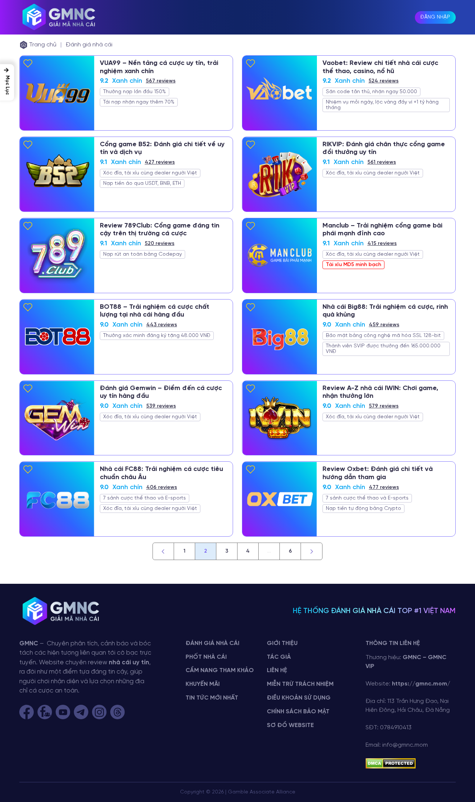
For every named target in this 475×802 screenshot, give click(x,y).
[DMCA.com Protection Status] (391, 763)
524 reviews (383, 81)
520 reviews (159, 243)
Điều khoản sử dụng (299, 698)
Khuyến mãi (203, 684)
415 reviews (382, 243)
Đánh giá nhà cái (89, 45)
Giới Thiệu (282, 643)
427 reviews (160, 162)
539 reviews (161, 406)
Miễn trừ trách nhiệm (300, 684)
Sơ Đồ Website (290, 725)
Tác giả (279, 657)
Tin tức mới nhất (212, 698)
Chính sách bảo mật (298, 711)
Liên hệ (277, 670)
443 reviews (161, 325)
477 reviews (384, 487)
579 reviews (384, 406)
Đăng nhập (435, 17)
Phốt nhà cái (206, 657)
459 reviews (384, 325)
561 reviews (381, 162)
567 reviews (161, 81)
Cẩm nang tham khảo (220, 670)
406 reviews (161, 487)
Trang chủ (42, 45)
